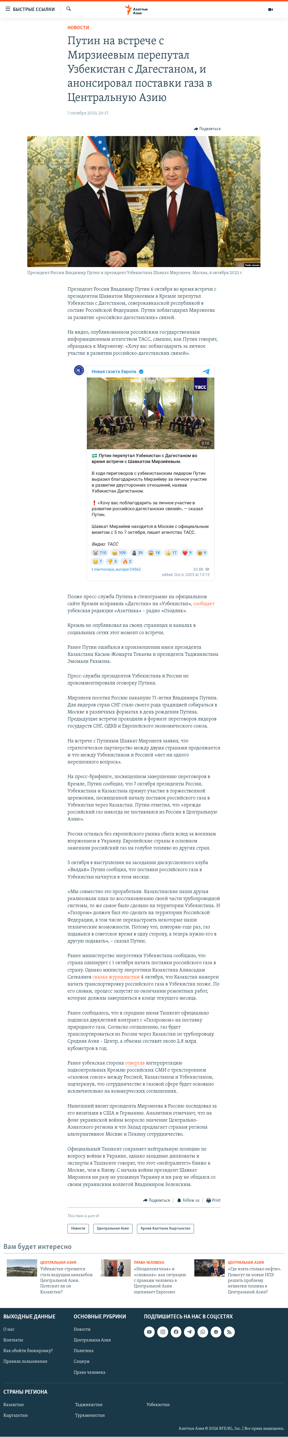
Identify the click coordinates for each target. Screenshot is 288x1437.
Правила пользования (25, 1362)
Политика (84, 1351)
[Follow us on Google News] (216, 1332)
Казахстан (13, 1405)
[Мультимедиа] (270, 9)
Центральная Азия (58, 1263)
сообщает (204, 604)
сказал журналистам (116, 977)
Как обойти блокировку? (28, 1351)
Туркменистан (90, 1415)
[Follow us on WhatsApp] (202, 1332)
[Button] (207, 129)
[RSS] (229, 1332)
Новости (78, 28)
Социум (81, 1362)
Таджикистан (89, 1405)
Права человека (149, 1263)
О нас (8, 1330)
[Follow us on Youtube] (149, 1332)
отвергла (135, 1063)
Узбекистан (158, 1405)
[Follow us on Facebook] (176, 1332)
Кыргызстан (15, 1415)
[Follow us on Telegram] (189, 1332)
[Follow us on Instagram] (162, 1332)
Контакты (13, 1340)
